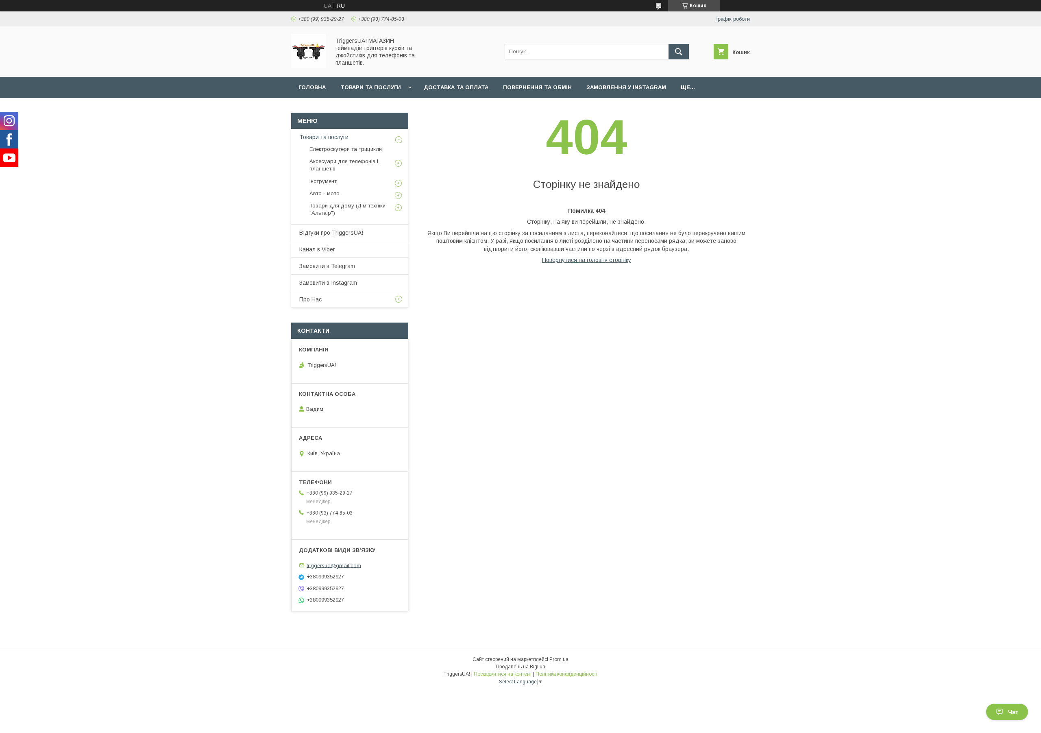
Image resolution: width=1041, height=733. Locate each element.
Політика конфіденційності (566, 674)
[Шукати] (679, 51)
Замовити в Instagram (328, 282)
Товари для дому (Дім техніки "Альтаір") (347, 209)
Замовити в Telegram (327, 266)
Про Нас (310, 299)
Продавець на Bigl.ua (520, 667)
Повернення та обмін (537, 87)
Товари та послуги (370, 87)
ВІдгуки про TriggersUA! (331, 232)
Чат (1013, 712)
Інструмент (323, 181)
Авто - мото (324, 193)
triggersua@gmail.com (334, 565)
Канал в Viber (317, 249)
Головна (312, 87)
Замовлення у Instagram (626, 87)
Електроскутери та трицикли (345, 149)
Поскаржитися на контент (503, 674)
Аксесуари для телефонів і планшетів (343, 165)
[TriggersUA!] (308, 66)
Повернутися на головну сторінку (586, 260)
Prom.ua (558, 659)
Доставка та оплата (456, 87)
